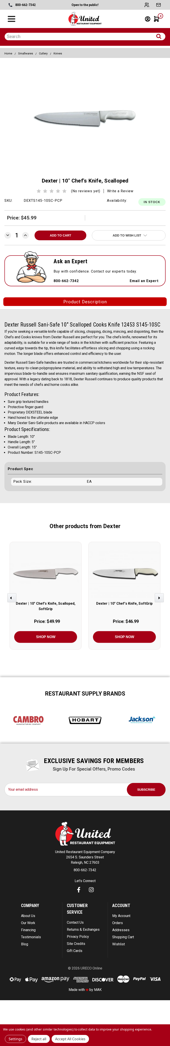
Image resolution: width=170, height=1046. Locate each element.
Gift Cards (74, 951)
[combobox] (85, 36)
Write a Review (120, 191)
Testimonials (31, 937)
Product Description (85, 301)
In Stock (152, 202)
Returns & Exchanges (83, 929)
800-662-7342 (25, 5)
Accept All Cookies (70, 1038)
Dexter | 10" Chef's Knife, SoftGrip (124, 603)
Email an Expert (144, 281)
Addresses (120, 930)
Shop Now (45, 637)
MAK (98, 990)
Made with (77, 990)
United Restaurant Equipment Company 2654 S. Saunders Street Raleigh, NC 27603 (85, 857)
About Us (28, 916)
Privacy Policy (78, 936)
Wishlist (118, 944)
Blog (24, 944)
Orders (117, 923)
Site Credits (76, 944)
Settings (15, 1038)
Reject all (38, 1038)
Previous (12, 599)
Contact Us (75, 922)
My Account (121, 916)
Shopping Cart (123, 937)
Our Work (28, 923)
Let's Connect (85, 881)
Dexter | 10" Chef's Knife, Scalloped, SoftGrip (45, 606)
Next (160, 599)
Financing (28, 930)
